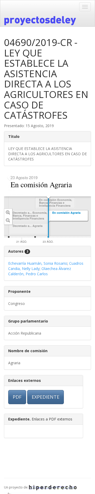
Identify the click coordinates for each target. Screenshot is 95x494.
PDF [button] (17, 397)
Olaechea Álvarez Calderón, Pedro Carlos (39, 271)
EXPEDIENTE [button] (45, 397)
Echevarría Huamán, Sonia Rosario (37, 263)
